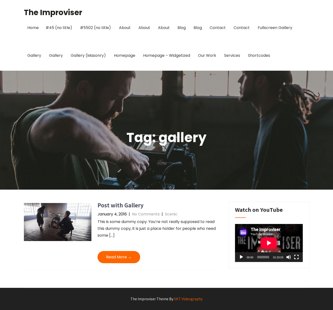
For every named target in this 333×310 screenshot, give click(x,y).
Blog (181, 27)
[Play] (241, 257)
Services (232, 55)
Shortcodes (259, 55)
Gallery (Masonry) (88, 55)
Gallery (34, 55)
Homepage (124, 55)
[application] (269, 243)
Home (33, 27)
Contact (218, 27)
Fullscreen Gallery (275, 27)
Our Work (207, 55)
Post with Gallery (121, 205)
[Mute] (288, 257)
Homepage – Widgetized (166, 55)
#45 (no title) (59, 27)
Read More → (119, 257)
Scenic (171, 214)
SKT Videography (188, 298)
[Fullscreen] (296, 257)
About (125, 27)
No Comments (146, 214)
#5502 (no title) (95, 27)
